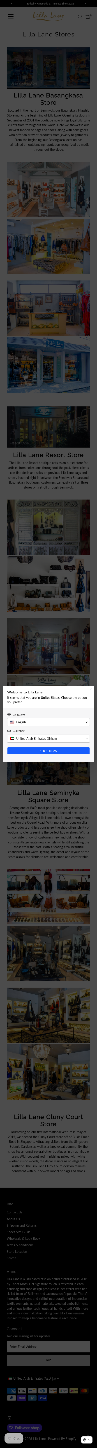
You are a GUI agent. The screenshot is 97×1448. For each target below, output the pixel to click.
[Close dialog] (90, 689)
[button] (86, 1440)
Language (19, 714)
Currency (19, 731)
